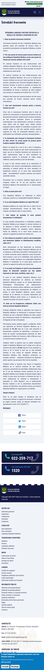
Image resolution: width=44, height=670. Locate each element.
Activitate (5, 519)
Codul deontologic (8, 578)
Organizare (5, 514)
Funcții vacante (7, 573)
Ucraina (4, 543)
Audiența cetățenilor (8, 597)
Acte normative (7, 531)
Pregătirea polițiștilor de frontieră (13, 575)
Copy (23, 433)
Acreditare (5, 563)
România (4, 541)
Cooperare (5, 521)
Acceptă (5, 666)
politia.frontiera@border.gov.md (34, 1)
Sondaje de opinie (7, 561)
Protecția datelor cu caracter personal (14, 593)
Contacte (4, 610)
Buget (3, 602)
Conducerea (5, 516)
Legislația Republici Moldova (11, 534)
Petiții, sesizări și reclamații (11, 595)
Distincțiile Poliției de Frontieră (12, 580)
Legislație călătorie (8, 546)
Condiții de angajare (8, 570)
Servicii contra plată (8, 607)
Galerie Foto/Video (8, 558)
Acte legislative (7, 529)
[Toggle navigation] (39, 12)
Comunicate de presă (9, 556)
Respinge (15, 666)
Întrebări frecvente (8, 548)
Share (24, 415)
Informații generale (8, 512)
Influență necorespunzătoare (11, 588)
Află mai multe (6, 662)
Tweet (24, 421)
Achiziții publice (7, 605)
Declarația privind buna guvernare (13, 600)
